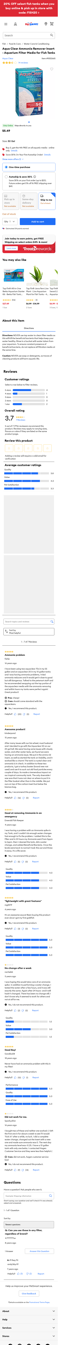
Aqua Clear (7, 58)
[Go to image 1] (29, 122)
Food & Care (15, 44)
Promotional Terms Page (39, 1303)
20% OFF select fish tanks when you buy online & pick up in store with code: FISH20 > (29, 8)
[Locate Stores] (46, 24)
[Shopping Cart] (51, 24)
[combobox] (29, 35)
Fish (4, 44)
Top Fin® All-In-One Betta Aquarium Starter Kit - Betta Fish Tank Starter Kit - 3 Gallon (14, 291)
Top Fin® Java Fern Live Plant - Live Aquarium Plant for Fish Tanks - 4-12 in (37, 291)
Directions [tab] (29, 328)
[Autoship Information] (34, 176)
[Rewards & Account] (15, 24)
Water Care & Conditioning (36, 44)
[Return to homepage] (31, 24)
